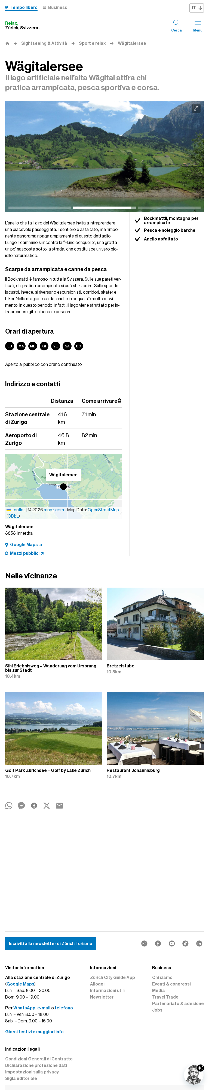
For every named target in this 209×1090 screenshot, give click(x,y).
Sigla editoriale (21, 1078)
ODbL (13, 516)
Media (158, 990)
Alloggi (97, 984)
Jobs (157, 1010)
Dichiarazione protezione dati (36, 1065)
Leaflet (18, 510)
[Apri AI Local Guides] (194, 1075)
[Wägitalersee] (104, 156)
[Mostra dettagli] (200, 1068)
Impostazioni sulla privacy (32, 1072)
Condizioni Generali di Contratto (39, 1059)
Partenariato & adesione (178, 1004)
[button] (63, 486)
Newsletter (101, 997)
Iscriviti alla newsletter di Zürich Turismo (50, 944)
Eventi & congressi (171, 984)
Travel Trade (165, 997)
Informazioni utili (107, 990)
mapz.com (54, 510)
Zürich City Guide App (112, 977)
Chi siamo (162, 977)
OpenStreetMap (103, 510)
